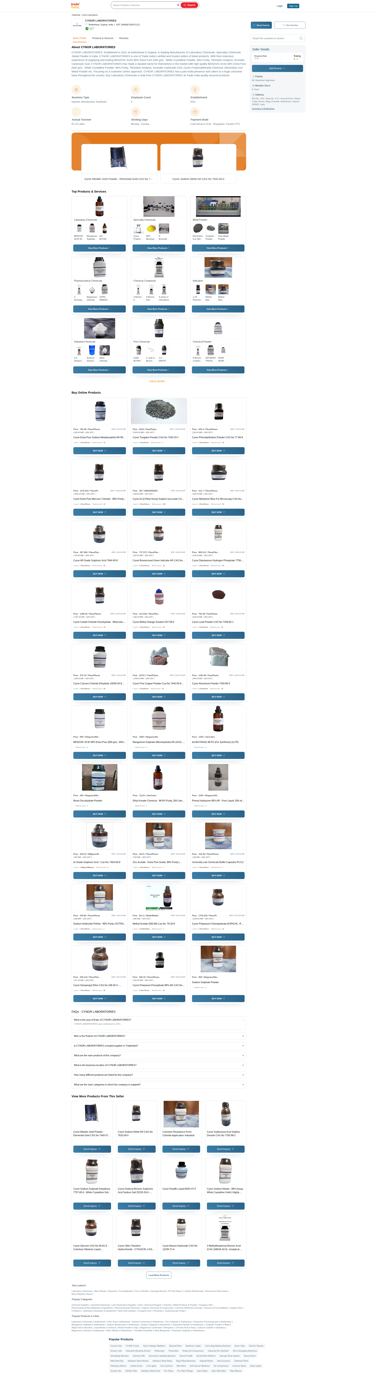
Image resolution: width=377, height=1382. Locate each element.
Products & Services (102, 38)
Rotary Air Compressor (193, 1351)
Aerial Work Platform (206, 1356)
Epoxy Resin (250, 1356)
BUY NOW (98, 451)
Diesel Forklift (186, 1356)
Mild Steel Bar (117, 1361)
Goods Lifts (116, 1371)
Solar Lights (255, 1366)
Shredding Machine (120, 1356)
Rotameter (159, 1351)
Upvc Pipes (202, 1371)
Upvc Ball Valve (219, 1371)
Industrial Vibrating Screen (138, 1351)
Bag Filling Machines (186, 1361)
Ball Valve (181, 1366)
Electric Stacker (256, 1346)
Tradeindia (76, 15)
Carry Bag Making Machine (217, 1346)
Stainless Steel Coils (150, 1371)
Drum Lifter (240, 1346)
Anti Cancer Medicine (200, 1366)
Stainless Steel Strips (162, 1361)
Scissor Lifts (116, 1351)
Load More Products (159, 1275)
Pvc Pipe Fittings (185, 1371)
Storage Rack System (230, 1356)
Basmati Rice (175, 1346)
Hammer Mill (139, 1356)
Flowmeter (173, 1351)
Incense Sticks (239, 1366)
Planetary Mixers (118, 1366)
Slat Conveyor (223, 1361)
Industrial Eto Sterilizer (218, 1351)
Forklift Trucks (132, 1346)
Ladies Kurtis (136, 1366)
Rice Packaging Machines (245, 1351)
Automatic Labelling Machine (162, 1356)
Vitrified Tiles (131, 1371)
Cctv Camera (166, 1366)
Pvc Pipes (168, 1371)
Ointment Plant (241, 1361)
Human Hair (116, 1346)
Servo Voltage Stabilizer (154, 1346)
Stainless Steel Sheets (138, 1361)
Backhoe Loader (193, 1346)
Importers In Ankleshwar (263, 108)
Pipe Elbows (235, 1371)
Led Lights (151, 1366)
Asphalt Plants (206, 1361)
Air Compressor (221, 1366)
